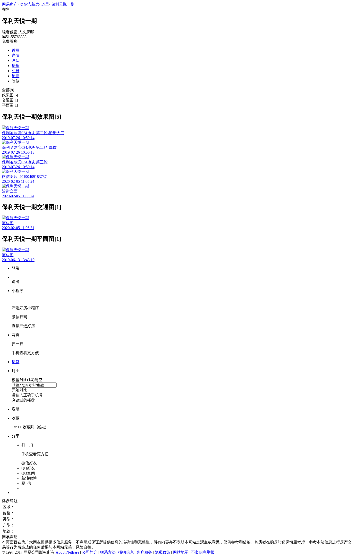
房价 (15, 66)
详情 (15, 55)
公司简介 (89, 552)
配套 (15, 76)
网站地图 (180, 552)
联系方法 (108, 552)
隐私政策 (162, 552)
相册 (15, 71)
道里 (45, 4)
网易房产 (9, 4)
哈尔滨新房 (29, 4)
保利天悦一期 (63, 4)
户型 (15, 60)
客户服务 (144, 552)
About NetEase (67, 552)
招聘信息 (126, 552)
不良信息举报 (202, 552)
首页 (15, 50)
